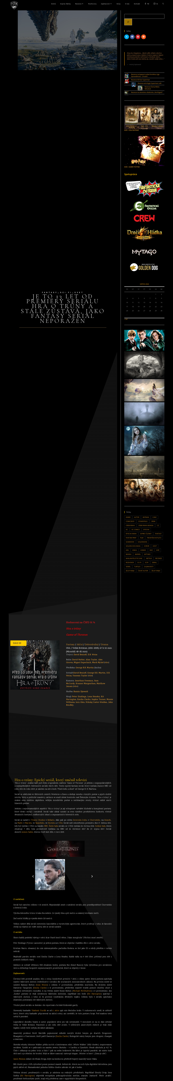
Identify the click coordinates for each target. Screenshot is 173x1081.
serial (154, 562)
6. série (55, 1010)
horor (146, 546)
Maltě (19, 823)
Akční (80, 644)
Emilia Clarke (83, 699)
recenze (158, 558)
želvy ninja (156, 571)
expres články (145, 534)
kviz (151, 550)
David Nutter (78, 659)
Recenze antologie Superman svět (149, 83)
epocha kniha (131, 534)
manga (128, 554)
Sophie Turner (99, 699)
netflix (149, 558)
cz (158, 525)
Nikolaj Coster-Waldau (96, 702)
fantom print (131, 538)
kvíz (157, 550)
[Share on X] (126, 36)
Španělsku (39, 823)
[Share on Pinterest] (138, 36)
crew (153, 521)
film (141, 538)
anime (128, 517)
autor (136, 517)
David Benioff (80, 654)
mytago (147, 554)
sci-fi (139, 562)
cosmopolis (143, 521)
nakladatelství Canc (134, 558)
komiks (143, 550)
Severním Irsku (80, 820)
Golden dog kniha (133, 546)
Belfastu (51, 820)
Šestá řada (53, 826)
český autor (143, 571)
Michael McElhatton (82, 991)
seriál (128, 567)
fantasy (158, 534)
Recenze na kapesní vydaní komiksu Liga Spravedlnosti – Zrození (145, 75)
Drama (104, 644)
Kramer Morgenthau (86, 683)
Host (155, 546)
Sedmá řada (100, 826)
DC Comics (136, 530)
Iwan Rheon (42, 985)
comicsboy (130, 521)
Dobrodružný (92, 644)
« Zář (126, 319)
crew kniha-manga (145, 525)
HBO (46, 826)
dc (127, 530)
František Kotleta (154, 538)
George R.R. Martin (85, 667)
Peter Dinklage (79, 696)
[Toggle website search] (163, 4)
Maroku (28, 823)
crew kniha (130, 525)
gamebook (130, 542)
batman (146, 517)
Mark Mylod (98, 662)
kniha (134, 550)
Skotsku (51, 823)
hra (127, 550)
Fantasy (70, 644)
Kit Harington (94, 994)
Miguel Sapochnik (82, 662)
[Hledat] (128, 22)
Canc (155, 517)
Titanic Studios (38, 820)
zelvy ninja (130, 571)
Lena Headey (93, 696)
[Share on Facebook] (132, 36)
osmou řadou (27, 832)
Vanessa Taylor (80, 675)
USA (60, 823)
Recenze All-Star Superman (140, 80)
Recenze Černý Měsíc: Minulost (152, 88)
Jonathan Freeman (84, 680)
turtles (137, 567)
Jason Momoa (19, 1059)
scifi (146, 562)
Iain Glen (80, 702)
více (107, 662)
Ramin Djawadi (81, 691)
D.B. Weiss (92, 654)
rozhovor (130, 562)
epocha (146, 530)
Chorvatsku (95, 820)
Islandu (107, 820)
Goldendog (142, 542)
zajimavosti (148, 567)
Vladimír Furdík (39, 1010)
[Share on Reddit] (143, 36)
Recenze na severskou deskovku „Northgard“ (147, 92)
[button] (33, 876)
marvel (138, 554)
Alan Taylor (91, 659)
